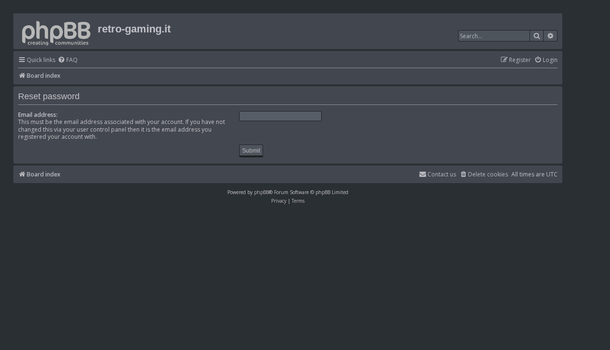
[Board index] (57, 31)
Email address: (38, 115)
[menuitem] (68, 60)
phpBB (261, 192)
